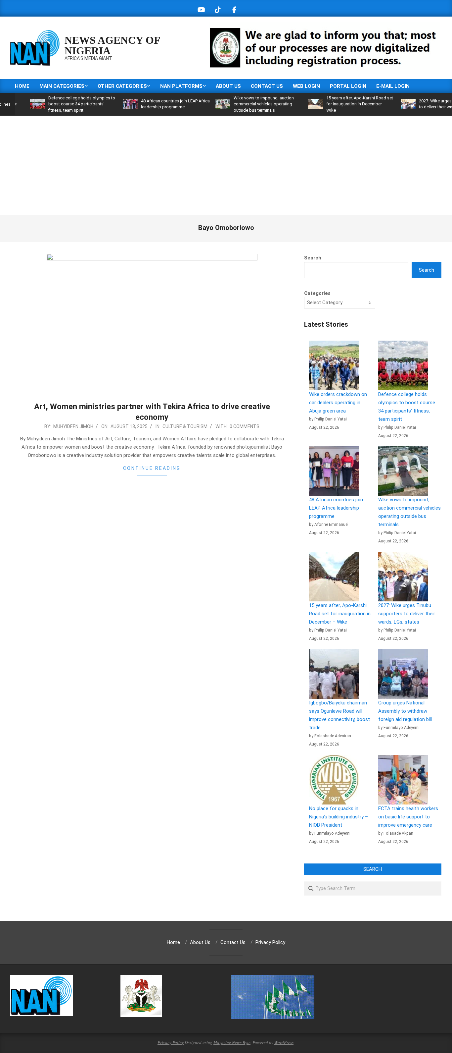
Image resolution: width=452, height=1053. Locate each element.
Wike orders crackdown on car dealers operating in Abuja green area (338, 402)
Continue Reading (152, 468)
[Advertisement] (226, 165)
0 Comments (244, 426)
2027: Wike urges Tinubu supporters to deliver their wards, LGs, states (406, 613)
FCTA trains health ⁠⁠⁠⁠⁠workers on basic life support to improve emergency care (408, 816)
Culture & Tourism (184, 426)
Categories (317, 293)
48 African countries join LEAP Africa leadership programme (336, 508)
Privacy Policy (171, 1042)
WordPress (284, 1042)
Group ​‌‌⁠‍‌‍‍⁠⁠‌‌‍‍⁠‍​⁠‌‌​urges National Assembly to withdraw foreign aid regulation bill (405, 711)
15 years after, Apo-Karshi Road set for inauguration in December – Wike (339, 103)
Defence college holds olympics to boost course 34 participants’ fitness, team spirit (61, 103)
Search (312, 258)
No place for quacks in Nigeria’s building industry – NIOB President (338, 816)
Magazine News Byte (231, 1042)
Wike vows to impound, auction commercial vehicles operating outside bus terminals (243, 103)
